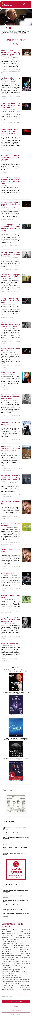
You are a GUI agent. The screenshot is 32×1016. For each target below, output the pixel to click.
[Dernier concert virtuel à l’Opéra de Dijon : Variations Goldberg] (26, 132)
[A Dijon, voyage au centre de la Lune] (26, 351)
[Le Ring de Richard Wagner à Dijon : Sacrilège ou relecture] (26, 301)
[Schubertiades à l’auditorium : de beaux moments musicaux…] (26, 452)
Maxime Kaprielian (7, 527)
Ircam (28, 955)
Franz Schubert (24, 943)
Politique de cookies (15, 1014)
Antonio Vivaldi (26, 929)
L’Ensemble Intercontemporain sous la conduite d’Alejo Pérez (10, 325)
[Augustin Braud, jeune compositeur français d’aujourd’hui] (26, 254)
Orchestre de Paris (8, 973)
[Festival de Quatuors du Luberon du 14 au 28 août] (16, 727)
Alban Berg (4, 929)
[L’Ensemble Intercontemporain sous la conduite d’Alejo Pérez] (26, 325)
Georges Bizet (5, 947)
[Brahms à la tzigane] (26, 377)
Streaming (14, 150)
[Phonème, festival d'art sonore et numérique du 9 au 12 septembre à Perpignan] (16, 705)
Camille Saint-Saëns (25, 933)
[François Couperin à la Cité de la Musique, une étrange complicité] (26, 622)
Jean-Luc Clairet (6, 109)
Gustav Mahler (24, 951)
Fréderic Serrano (7, 575)
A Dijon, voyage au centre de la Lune (10, 349)
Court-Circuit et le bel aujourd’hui (10, 423)
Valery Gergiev (26, 989)
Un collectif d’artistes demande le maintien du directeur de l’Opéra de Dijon (10, 180)
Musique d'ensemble (6, 150)
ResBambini (10, 365)
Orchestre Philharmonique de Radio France (16, 979)
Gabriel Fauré (16, 945)
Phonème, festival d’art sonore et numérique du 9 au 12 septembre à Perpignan (16, 693)
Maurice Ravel (7, 967)
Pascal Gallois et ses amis (10, 644)
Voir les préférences (16, 1010)
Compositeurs (9, 245)
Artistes (3, 122)
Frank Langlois (6, 482)
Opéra (2, 124)
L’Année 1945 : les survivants (10, 550)
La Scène (10, 69)
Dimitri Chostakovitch (22, 937)
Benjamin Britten (6, 933)
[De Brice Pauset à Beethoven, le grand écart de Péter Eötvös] (26, 399)
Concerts (3, 69)
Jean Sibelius (27, 957)
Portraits (16, 269)
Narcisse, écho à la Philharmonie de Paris (10, 79)
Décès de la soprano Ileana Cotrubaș (12, 904)
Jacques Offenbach (6, 957)
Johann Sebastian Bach (10, 961)
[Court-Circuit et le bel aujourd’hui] (26, 428)
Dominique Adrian (7, 57)
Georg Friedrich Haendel (22, 947)
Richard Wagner (24, 985)
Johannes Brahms (8, 959)
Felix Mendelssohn (25, 941)
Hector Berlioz (7, 953)
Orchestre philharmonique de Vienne (11, 981)
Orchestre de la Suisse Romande (11, 969)
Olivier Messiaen (25, 967)
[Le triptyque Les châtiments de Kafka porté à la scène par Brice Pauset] (26, 226)
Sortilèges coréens (7, 573)
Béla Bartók (15, 933)
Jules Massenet (5, 963)
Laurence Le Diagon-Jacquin (11, 451)
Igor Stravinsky (25, 953)
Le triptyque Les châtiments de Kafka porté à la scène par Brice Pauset (10, 227)
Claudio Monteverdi (24, 935)
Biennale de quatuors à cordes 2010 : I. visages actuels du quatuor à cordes (10, 478)
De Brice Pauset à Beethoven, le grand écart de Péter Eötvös (10, 396)
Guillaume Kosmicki (7, 257)
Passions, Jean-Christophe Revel (10, 596)
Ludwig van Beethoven (11, 965)
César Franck (5, 937)
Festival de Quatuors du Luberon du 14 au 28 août (16, 717)
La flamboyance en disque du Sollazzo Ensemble (15, 900)
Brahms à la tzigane (8, 373)
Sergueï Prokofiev (25, 987)
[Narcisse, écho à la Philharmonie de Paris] (26, 84)
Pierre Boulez (26, 981)
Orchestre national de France (11, 975)
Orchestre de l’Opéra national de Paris (14, 971)
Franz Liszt (14, 943)
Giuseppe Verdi (7, 951)
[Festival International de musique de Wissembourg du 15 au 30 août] (16, 771)
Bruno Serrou (6, 645)
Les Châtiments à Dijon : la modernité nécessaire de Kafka (10, 204)
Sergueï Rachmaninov (8, 989)
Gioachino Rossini (25, 949)
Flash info (3, 172)
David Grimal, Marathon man (10, 502)
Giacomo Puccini (6, 949)
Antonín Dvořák (6, 931)
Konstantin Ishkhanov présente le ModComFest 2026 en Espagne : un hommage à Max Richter (16, 739)
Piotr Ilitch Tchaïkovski (10, 983)
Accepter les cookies (16, 1001)
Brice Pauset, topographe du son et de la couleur (10, 276)
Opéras (11, 219)
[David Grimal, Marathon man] (26, 507)
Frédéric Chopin (7, 945)
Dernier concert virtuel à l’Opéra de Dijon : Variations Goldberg (10, 131)
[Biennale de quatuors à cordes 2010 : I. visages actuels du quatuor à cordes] (26, 479)
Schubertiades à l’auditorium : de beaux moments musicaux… (10, 448)
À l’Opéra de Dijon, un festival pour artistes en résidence (10, 157)
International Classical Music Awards (11, 955)
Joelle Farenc (6, 304)
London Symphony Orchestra (22, 963)
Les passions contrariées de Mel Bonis (12, 896)
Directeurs (9, 122)
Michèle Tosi (5, 81)
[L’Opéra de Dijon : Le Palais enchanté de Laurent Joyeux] (26, 106)
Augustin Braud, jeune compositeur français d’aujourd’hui (10, 254)
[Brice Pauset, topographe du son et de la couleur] (26, 278)
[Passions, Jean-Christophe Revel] (26, 599)
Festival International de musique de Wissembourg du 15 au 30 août (16, 759)
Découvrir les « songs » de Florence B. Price (14, 909)
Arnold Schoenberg (25, 931)
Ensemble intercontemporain (10, 939)
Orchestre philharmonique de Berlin (11, 977)
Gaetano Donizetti (25, 945)
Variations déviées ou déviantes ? (10, 525)
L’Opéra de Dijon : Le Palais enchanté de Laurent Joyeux (10, 105)
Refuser (16, 1006)
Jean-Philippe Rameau (17, 957)
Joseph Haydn (26, 961)
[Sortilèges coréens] (26, 578)
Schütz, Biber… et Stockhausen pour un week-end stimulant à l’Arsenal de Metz (10, 53)
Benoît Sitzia (5, 278)
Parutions (3, 293)
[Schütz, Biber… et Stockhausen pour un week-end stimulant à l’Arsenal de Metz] (26, 52)
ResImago (7, 789)
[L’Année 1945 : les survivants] (26, 555)
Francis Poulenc (6, 943)
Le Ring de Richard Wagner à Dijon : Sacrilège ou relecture (10, 300)
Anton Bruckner (14, 929)
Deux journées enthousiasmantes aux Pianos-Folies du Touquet (16, 914)
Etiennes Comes (6, 400)
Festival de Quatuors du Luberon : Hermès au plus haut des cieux (15, 890)
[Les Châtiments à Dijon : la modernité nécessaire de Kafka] (26, 204)
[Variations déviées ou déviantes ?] (26, 527)
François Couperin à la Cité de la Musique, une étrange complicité (10, 619)
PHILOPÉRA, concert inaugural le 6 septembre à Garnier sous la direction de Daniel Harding (16, 670)
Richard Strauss (7, 985)
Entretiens (16, 122)
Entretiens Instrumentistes (9, 941)
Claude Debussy (7, 935)
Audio (2, 292)
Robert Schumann (8, 987)
